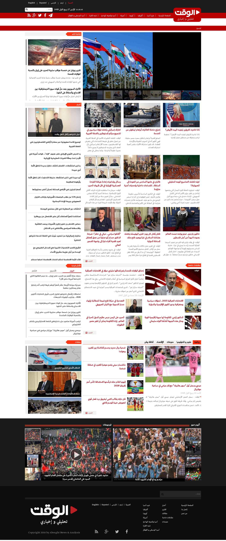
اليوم (72, 271)
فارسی (53, 3)
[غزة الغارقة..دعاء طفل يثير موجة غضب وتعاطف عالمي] (33, 461)
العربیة (70, 3)
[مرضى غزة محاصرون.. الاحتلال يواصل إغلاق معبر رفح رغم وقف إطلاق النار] (33, 474)
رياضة (197, 342)
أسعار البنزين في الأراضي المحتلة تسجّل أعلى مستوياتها (56, 189)
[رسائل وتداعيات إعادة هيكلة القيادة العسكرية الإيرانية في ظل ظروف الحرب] (102, 167)
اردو (61, 3)
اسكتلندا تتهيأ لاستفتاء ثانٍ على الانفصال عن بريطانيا (57, 216)
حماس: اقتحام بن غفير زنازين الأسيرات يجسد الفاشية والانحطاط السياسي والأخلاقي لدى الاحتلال (58, 226)
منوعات (170, 342)
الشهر (34, 271)
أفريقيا (140, 15)
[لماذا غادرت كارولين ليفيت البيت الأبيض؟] (181, 115)
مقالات (164, 513)
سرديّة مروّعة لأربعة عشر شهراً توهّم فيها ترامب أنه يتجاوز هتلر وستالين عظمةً (56, 287)
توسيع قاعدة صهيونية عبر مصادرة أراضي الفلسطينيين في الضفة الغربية (175, 28)
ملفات (78, 342)
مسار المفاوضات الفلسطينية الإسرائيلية (63, 393)
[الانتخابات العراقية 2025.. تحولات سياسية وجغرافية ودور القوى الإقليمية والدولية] (193, 306)
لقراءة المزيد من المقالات (90, 333)
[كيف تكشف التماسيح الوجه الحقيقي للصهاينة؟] (181, 167)
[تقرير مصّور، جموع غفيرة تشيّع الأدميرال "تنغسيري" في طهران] (193, 461)
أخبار (79, 104)
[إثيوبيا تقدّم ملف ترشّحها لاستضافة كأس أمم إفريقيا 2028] (135, 387)
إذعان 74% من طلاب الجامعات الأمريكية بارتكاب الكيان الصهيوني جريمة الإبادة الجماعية (57, 199)
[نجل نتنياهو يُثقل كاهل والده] (54, 122)
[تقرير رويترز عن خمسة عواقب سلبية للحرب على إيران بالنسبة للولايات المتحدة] (54, 52)
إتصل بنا (184, 509)
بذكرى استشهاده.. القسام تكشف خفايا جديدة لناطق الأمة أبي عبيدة (56, 168)
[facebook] (127, 532)
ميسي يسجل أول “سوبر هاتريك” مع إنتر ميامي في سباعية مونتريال (55, 332)
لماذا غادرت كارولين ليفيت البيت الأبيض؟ (182, 129)
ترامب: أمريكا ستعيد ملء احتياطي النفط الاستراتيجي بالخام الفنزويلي (55, 323)
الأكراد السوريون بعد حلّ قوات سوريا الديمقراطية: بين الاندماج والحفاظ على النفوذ (58, 90)
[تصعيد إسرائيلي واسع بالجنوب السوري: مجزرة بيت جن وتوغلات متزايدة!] (33, 447)
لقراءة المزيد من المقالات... (90, 261)
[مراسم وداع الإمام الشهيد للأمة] (193, 434)
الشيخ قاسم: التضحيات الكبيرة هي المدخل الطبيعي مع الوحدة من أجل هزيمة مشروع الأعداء (57, 250)
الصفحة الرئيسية (165, 15)
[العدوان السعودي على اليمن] (54, 410)
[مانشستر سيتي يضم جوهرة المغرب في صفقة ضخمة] (135, 370)
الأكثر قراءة (76, 266)
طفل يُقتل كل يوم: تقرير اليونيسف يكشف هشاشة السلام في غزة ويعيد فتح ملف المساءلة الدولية (142, 237)
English (31, 3)
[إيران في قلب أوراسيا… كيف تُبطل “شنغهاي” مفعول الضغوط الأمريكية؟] (190, 95)
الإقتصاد (160, 342)
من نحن (184, 513)
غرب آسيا (150, 15)
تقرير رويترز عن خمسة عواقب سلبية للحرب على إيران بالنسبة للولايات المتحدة (54, 72)
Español (42, 3)
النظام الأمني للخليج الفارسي (67, 368)
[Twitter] (117, 532)
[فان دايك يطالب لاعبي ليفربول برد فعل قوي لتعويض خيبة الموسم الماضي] (135, 404)
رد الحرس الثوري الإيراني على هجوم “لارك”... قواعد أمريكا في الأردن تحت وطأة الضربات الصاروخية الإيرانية (55, 156)
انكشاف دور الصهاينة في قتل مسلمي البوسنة (60, 209)
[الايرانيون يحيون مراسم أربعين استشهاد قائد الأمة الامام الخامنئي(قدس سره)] (193, 447)
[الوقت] (187, 15)
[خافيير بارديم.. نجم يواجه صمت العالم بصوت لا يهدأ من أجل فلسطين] (181, 219)
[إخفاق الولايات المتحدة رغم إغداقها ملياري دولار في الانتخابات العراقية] (173, 282)
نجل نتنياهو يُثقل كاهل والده (67, 134)
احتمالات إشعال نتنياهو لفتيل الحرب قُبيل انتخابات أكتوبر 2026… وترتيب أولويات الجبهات (56, 296)
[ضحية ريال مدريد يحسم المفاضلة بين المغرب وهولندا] (135, 353)
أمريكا (122, 15)
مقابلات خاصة (194, 265)
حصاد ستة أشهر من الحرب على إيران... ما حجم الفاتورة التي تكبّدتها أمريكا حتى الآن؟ (55, 278)
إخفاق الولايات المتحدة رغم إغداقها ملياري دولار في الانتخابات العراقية (114, 270)
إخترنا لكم (76, 34)
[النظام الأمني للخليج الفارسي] (54, 358)
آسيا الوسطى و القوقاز (76, 15)
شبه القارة (93, 15)
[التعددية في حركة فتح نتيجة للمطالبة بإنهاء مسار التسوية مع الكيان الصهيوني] (134, 306)
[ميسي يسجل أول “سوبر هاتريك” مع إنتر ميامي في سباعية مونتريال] (173, 364)
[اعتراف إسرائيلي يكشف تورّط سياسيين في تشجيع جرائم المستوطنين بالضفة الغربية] (102, 115)
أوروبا (131, 15)
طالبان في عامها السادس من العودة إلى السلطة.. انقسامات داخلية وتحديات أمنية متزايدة (142, 185)
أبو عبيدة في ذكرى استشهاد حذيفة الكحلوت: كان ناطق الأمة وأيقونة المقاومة (54, 180)
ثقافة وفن (148, 342)
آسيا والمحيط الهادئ (108, 15)
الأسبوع (53, 271)
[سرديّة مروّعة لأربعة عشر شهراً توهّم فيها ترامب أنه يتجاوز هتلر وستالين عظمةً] (112, 95)
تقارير (164, 509)
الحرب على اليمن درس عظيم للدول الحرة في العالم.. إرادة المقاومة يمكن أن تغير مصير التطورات (105, 321)
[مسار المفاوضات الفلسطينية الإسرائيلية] (54, 384)
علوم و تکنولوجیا (184, 342)
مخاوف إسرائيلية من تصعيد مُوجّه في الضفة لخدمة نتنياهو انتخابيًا (55, 238)
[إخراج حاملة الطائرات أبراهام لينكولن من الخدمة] (142, 115)
